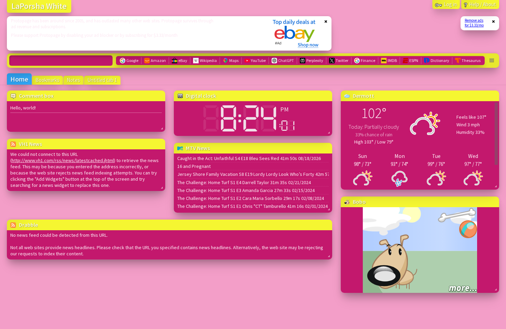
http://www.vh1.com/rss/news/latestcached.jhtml (63, 160)
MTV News (198, 148)
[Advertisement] (135, 33)
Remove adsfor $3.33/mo (474, 23)
